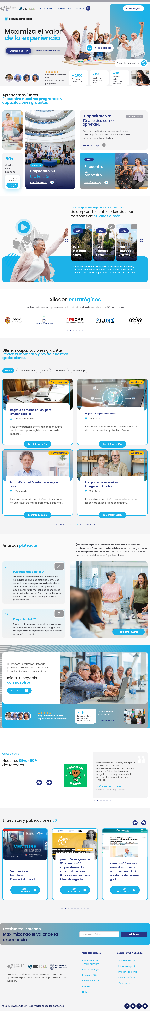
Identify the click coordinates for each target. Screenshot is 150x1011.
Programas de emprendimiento (91, 962)
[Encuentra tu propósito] (144, 63)
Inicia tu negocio (127, 966)
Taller (45, 370)
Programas (50, 8)
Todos (8, 370)
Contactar (124, 983)
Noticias (86, 992)
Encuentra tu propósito (128, 63)
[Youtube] (145, 1006)
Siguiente (89, 524)
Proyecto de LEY (24, 619)
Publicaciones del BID (28, 572)
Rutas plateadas (102, 47)
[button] (66, 240)
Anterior (60, 524)
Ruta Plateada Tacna (79, 250)
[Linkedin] (127, 1006)
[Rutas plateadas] (89, 48)
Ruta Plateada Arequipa (125, 250)
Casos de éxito (90, 980)
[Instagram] (139, 1006)
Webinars (61, 370)
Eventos (68, 8)
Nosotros (42, 8)
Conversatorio (27, 370)
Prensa (86, 986)
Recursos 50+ (79, 8)
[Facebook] (133, 1006)
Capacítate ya (60, 8)
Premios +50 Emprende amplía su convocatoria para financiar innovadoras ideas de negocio (74, 871)
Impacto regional (127, 971)
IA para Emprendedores (100, 413)
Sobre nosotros (126, 960)
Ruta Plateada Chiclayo (102, 250)
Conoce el (47, 50)
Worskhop (79, 370)
